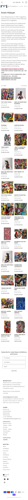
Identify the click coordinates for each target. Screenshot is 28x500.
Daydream (3, 125)
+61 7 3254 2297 (16, 2)
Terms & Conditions (5, 466)
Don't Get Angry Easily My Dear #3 (7, 265)
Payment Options (7, 459)
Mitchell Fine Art (18, 497)
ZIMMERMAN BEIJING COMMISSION (11, 78)
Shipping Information (6, 462)
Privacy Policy (6, 469)
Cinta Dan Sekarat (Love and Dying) (6, 217)
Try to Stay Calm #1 (6, 102)
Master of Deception (20, 195)
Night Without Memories (18, 312)
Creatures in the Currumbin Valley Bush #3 (19, 218)
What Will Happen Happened (6, 312)
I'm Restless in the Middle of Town (6, 335)
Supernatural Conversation (18, 265)
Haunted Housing (19, 125)
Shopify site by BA (10, 497)
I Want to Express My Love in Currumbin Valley (20, 149)
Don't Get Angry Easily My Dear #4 (7, 172)
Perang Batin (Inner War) (19, 289)
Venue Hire (5, 451)
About (4, 446)
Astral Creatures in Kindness (19, 335)
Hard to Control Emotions (5, 242)
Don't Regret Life (19, 172)
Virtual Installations (6, 454)
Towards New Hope (6, 288)
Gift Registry (6, 448)
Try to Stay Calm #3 (6, 195)
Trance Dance (5, 147)
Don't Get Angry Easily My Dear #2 (20, 102)
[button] (2, 2)
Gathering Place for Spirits (20, 242)
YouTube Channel (6, 475)
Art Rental (5, 457)
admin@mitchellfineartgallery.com (12, 418)
